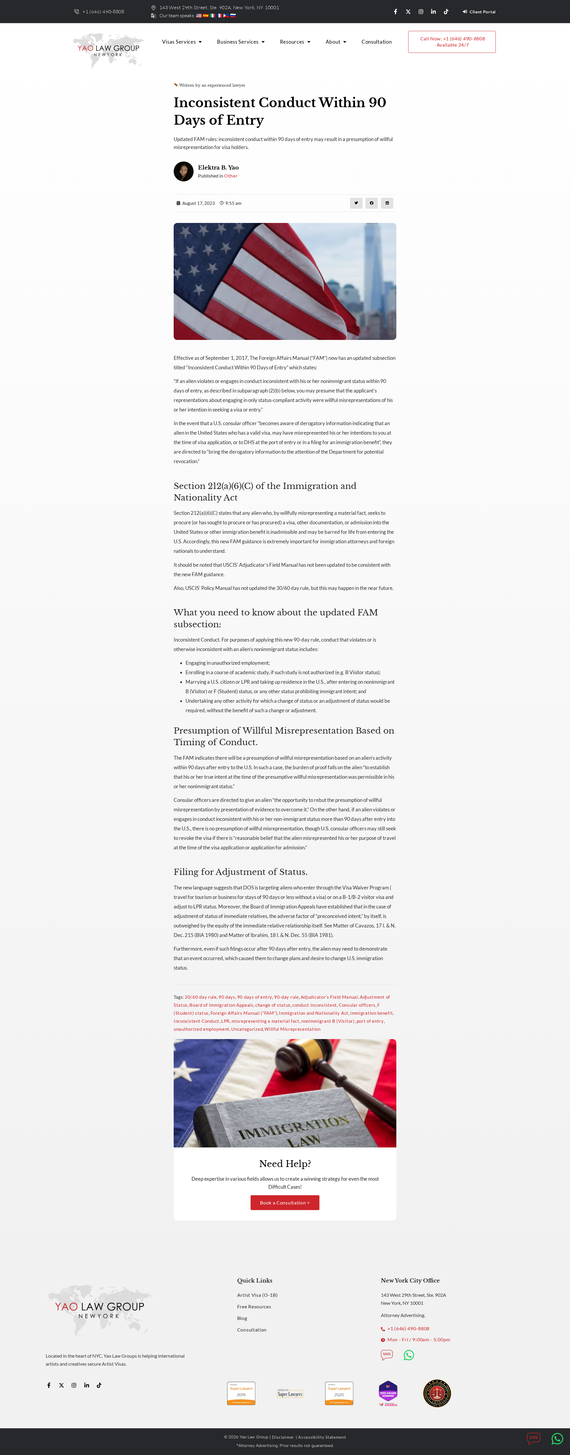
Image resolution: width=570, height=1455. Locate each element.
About (333, 42)
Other (231, 175)
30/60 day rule (201, 997)
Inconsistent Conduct (196, 1021)
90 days (226, 997)
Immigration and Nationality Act (314, 1013)
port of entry (370, 1021)
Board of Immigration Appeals (221, 1005)
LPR (225, 1021)
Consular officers (357, 1005)
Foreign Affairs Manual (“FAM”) (243, 1013)
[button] (356, 203)
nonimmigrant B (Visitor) (328, 1021)
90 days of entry (254, 997)
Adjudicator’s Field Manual (329, 997)
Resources (292, 42)
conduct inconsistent (314, 1005)
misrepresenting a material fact (266, 1021)
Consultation (377, 42)
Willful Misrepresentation (293, 1029)
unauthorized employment (201, 1029)
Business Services (238, 42)
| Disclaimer (282, 1437)
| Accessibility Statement (321, 1437)
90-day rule (286, 997)
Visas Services (179, 42)
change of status (273, 1005)
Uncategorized (247, 1029)
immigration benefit (371, 1013)
